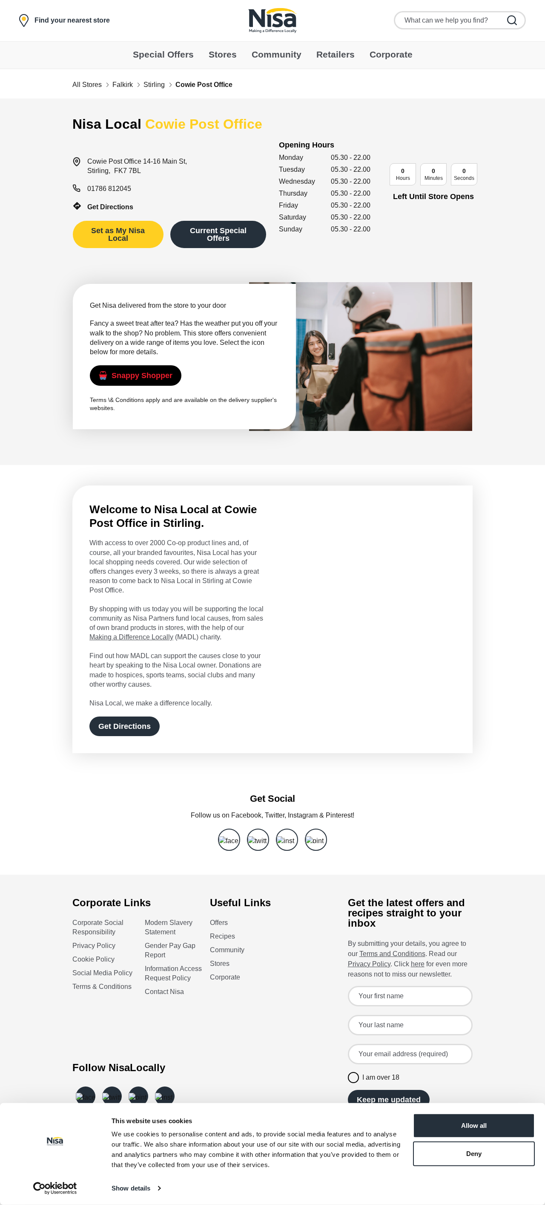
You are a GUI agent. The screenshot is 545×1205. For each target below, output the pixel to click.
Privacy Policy (93, 945)
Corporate (225, 977)
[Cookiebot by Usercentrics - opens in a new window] (55, 1188)
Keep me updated (389, 1099)
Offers (219, 922)
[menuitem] (163, 55)
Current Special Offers (218, 234)
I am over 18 (380, 1077)
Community (227, 950)
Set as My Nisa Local (118, 234)
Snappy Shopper (142, 375)
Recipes (222, 936)
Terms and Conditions (392, 953)
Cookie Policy (93, 959)
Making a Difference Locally (131, 637)
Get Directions (110, 207)
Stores (219, 963)
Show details (131, 1188)
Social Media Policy (102, 973)
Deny (474, 1153)
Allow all (474, 1125)
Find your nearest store (72, 20)
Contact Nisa (164, 991)
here (418, 964)
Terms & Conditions (102, 986)
